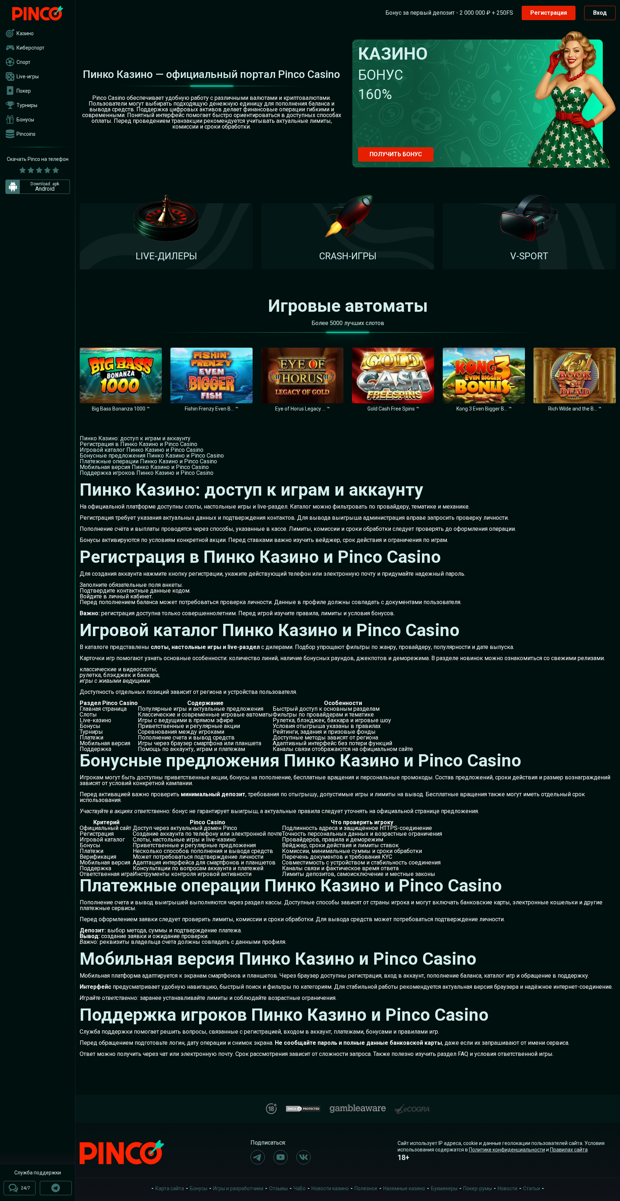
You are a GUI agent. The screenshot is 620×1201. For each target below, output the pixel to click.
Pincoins (26, 134)
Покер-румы (477, 1188)
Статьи (531, 1188)
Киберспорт (30, 48)
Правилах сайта (569, 1150)
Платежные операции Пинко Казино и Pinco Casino (148, 461)
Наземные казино (404, 1188)
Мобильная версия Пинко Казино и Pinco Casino (144, 467)
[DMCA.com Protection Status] (303, 1107)
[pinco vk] (303, 1157)
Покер (24, 91)
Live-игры (28, 76)
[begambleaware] (358, 1107)
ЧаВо (299, 1188)
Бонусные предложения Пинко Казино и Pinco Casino (152, 455)
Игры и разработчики (238, 1188)
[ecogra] (411, 1106)
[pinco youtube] (280, 1157)
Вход (600, 12)
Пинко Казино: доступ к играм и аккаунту (135, 438)
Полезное (365, 1188)
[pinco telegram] (257, 1157)
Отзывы (278, 1188)
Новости (507, 1188)
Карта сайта (169, 1188)
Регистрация (548, 12)
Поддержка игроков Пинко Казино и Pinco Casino (146, 472)
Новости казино (330, 1188)
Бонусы (25, 119)
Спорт (23, 62)
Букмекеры (444, 1188)
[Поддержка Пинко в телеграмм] (56, 1188)
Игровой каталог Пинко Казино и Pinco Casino (141, 449)
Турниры (27, 105)
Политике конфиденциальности (507, 1150)
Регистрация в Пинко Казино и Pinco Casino (138, 444)
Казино (25, 33)
